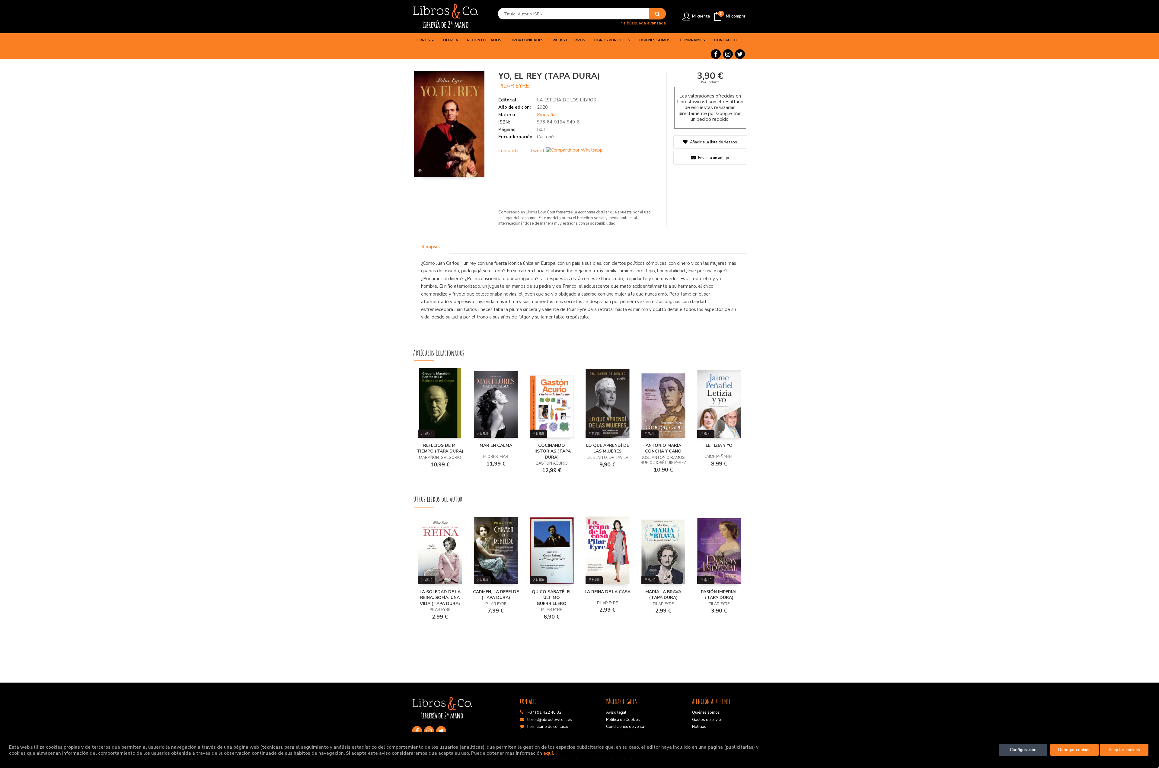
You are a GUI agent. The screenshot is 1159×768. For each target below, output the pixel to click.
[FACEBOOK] (716, 54)
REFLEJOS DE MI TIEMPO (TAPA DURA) (440, 448)
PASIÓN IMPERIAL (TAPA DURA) (719, 595)
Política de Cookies (623, 719)
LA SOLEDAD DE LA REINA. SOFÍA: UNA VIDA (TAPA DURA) (440, 597)
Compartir (508, 151)
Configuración (1023, 750)
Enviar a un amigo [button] (713, 158)
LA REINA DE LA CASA (608, 592)
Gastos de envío (706, 719)
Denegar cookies (1074, 750)
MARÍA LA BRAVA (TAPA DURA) (663, 595)
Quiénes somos (706, 712)
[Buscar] (657, 14)
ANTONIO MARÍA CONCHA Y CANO (663, 448)
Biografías (547, 115)
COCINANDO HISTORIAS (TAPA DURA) (551, 451)
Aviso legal (616, 712)
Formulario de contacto (547, 726)
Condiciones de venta (625, 726)
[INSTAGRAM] (728, 54)
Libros (424, 40)
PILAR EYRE (513, 85)
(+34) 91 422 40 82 (543, 712)
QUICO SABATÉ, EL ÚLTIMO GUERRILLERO (552, 597)
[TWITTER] (740, 54)
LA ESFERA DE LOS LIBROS (566, 100)
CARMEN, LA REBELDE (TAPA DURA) (496, 595)
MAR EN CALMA (496, 445)
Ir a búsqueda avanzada (643, 22)
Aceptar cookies (1124, 750)
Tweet (537, 151)
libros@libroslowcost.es (549, 719)
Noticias (699, 726)
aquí (548, 753)
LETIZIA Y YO (719, 445)
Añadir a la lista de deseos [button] (713, 142)
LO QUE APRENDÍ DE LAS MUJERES (607, 448)
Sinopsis (430, 247)
